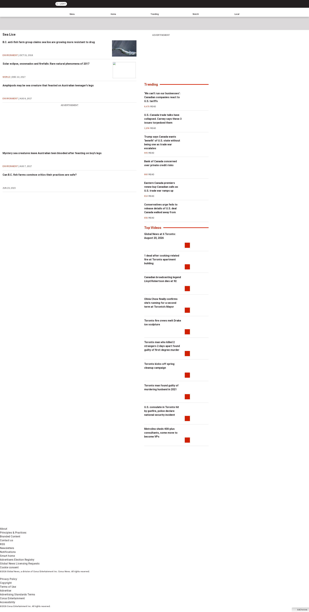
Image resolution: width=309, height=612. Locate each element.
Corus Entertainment (12, 598)
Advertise (5, 590)
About (3, 528)
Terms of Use (8, 586)
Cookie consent (9, 567)
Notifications (8, 552)
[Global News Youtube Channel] (122, 499)
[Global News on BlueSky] (171, 524)
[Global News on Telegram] (122, 524)
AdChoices (302, 610)
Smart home (7, 555)
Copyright (6, 582)
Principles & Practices (13, 532)
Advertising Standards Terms (17, 594)
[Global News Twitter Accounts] (73, 499)
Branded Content (10, 536)
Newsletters (7, 548)
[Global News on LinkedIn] (24, 524)
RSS (2, 544)
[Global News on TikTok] (73, 524)
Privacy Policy (8, 579)
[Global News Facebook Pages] (24, 499)
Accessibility (7, 602)
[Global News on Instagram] (171, 499)
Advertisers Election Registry (17, 559)
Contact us (6, 540)
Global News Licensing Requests (19, 563)
